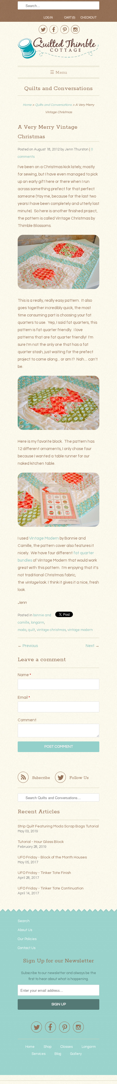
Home (30, 1047)
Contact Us (26, 948)
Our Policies (27, 939)
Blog (57, 1054)
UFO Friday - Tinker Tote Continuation (51, 888)
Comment (27, 720)
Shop (47, 1047)
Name (24, 675)
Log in (48, 17)
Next (90, 646)
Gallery (76, 1054)
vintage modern (80, 630)
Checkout (89, 17)
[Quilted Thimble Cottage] (58, 49)
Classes (66, 1047)
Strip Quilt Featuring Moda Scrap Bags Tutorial (58, 826)
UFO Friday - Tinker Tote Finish (44, 873)
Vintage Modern (44, 538)
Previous (30, 646)
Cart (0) (69, 17)
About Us (25, 930)
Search (24, 921)
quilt (31, 630)
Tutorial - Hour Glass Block (41, 842)
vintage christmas (51, 630)
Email (24, 697)
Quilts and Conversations (58, 88)
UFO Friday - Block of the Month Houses (52, 857)
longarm (37, 622)
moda (22, 630)
